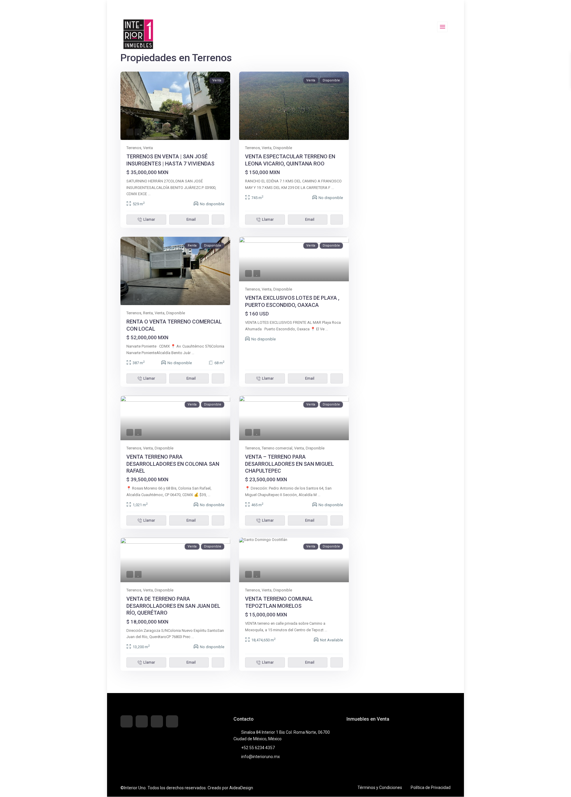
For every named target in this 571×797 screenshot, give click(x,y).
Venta (148, 148)
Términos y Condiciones (379, 787)
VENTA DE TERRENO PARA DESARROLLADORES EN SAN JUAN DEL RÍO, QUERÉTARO (173, 606)
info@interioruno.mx (260, 756)
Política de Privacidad (431, 787)
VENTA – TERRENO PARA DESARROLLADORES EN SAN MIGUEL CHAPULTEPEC (289, 464)
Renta (148, 313)
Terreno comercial (277, 448)
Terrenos (133, 148)
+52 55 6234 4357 (258, 747)
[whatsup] (142, 721)
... (149, 194)
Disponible (282, 148)
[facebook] (126, 721)
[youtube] (157, 721)
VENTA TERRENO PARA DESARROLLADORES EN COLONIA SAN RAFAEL (172, 464)
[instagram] (172, 721)
